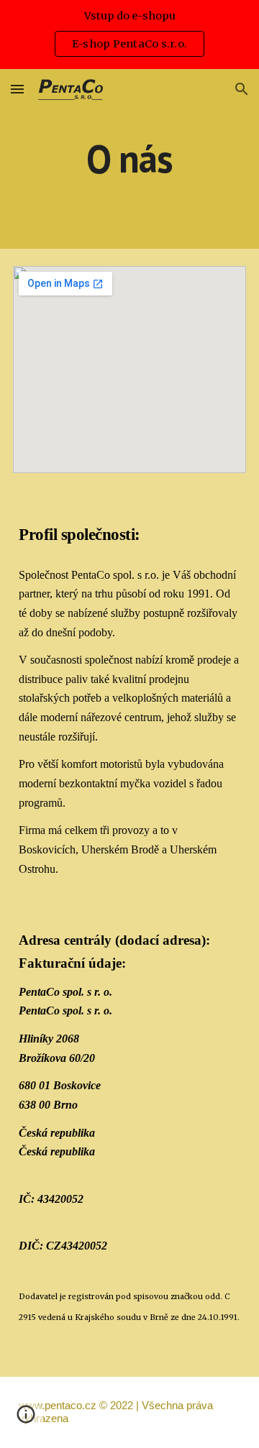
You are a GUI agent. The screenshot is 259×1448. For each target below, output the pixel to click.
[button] (17, 89)
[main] (129, 158)
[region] (129, 34)
